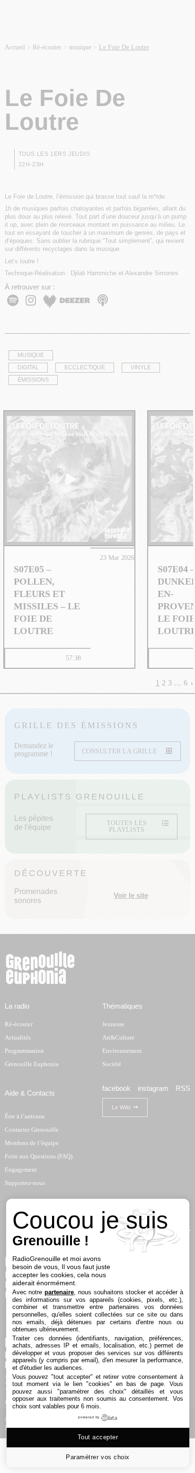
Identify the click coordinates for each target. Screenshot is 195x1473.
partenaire (59, 1292)
